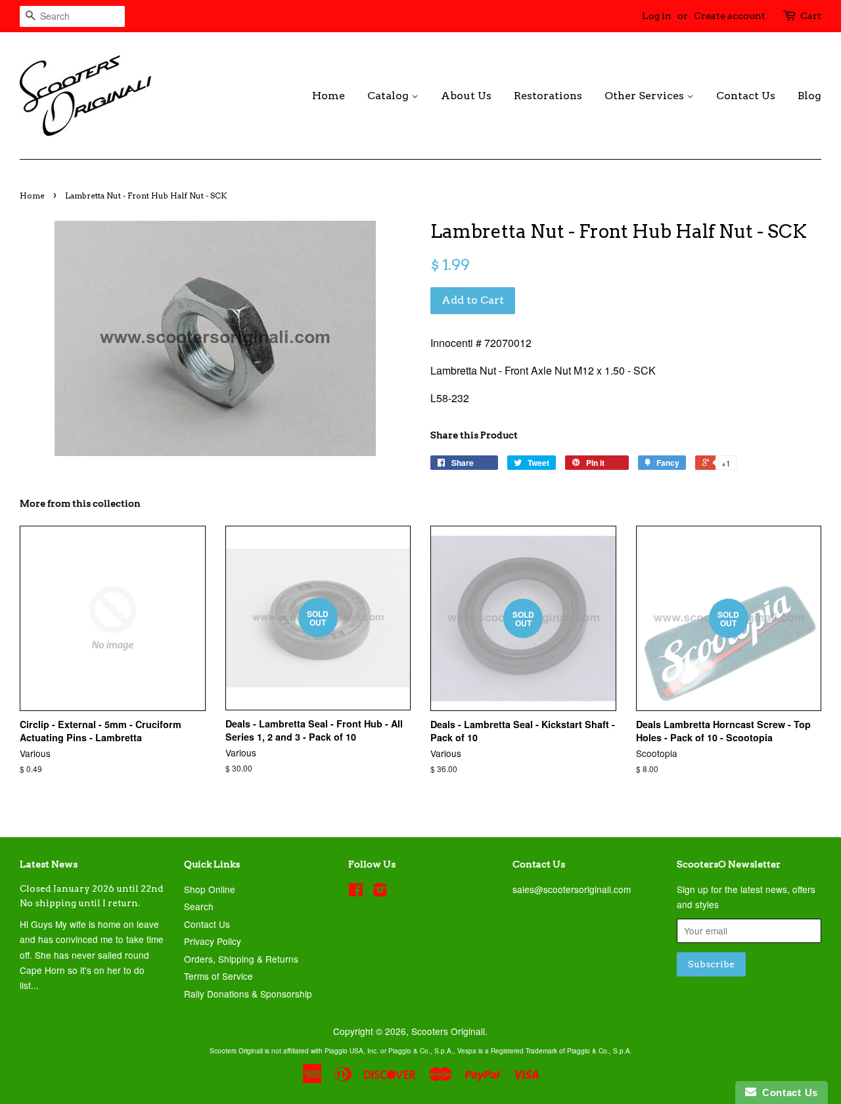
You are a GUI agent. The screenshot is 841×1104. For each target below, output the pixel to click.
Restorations (548, 95)
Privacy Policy (212, 941)
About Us (466, 95)
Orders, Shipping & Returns (241, 958)
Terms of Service (218, 975)
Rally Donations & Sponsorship (248, 993)
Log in (656, 16)
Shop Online (209, 889)
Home (328, 95)
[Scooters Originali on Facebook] (355, 891)
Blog (809, 95)
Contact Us (745, 95)
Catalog (389, 95)
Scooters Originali (448, 1031)
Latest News (49, 864)
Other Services (645, 95)
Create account (729, 16)
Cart (810, 16)
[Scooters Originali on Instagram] (380, 891)
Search (199, 906)
